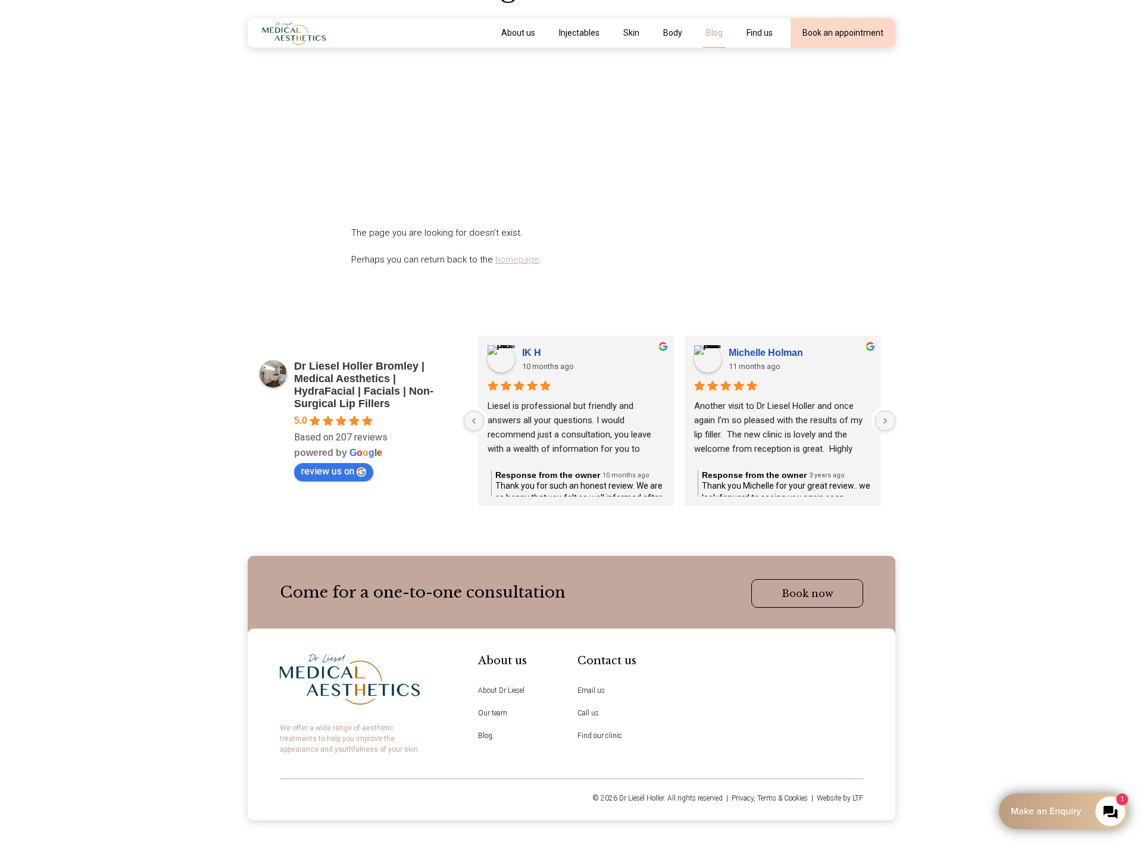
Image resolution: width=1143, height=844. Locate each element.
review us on (327, 471)
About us (518, 32)
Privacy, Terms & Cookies (770, 798)
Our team (492, 713)
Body (672, 32)
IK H (531, 353)
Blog (714, 32)
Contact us (606, 660)
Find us (760, 32)
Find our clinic (599, 736)
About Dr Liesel (501, 690)
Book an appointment (842, 32)
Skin (631, 32)
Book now (807, 593)
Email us (591, 690)
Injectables (579, 32)
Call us (588, 713)
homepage (517, 259)
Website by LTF (840, 798)
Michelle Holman (766, 353)
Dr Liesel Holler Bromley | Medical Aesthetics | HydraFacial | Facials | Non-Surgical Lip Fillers (363, 385)
